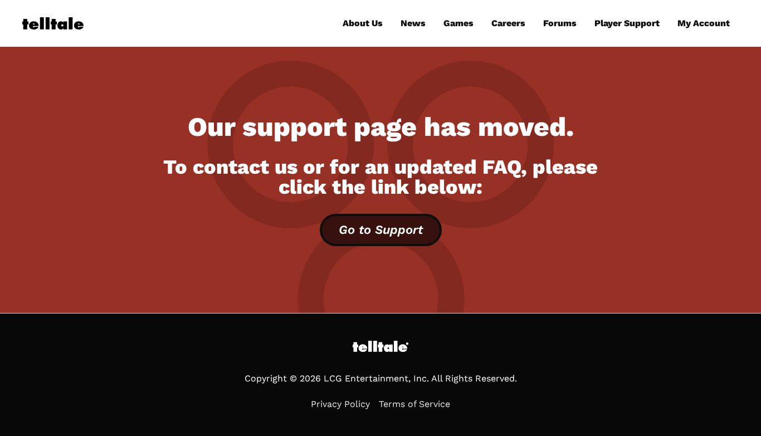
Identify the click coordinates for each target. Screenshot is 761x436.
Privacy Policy (340, 404)
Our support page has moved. (381, 127)
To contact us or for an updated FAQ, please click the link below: (380, 177)
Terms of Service (414, 404)
